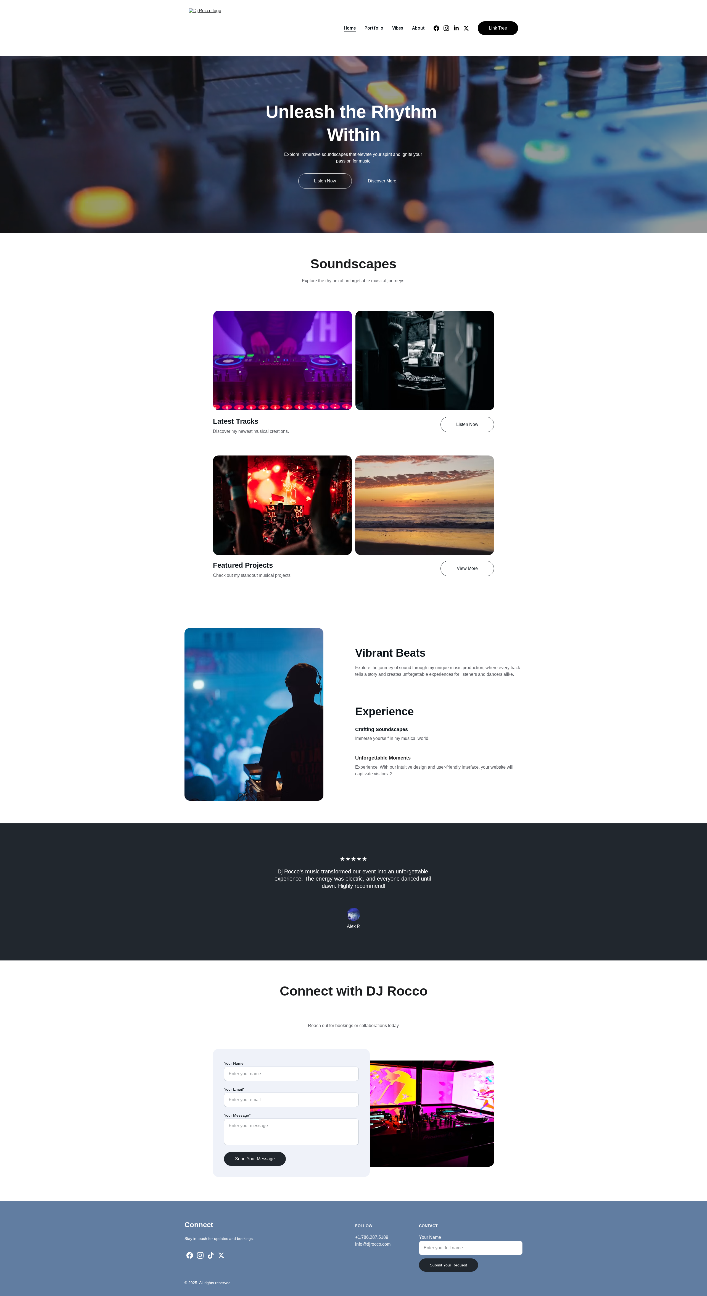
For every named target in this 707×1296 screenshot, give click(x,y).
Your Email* (234, 1089)
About (418, 28)
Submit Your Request (448, 1265)
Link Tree (498, 28)
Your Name (234, 1063)
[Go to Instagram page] (448, 28)
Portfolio (374, 28)
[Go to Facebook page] (439, 28)
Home (350, 28)
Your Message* (237, 1115)
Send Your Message (255, 1158)
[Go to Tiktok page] (210, 1255)
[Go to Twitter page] (466, 28)
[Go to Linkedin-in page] (458, 28)
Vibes (397, 28)
